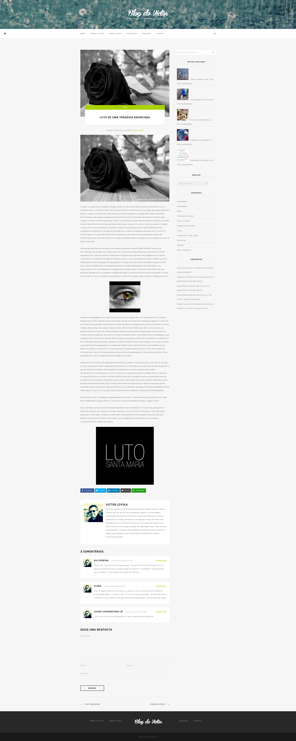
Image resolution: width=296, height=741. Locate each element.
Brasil (125, 107)
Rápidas (180, 245)
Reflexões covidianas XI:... (201, 140)
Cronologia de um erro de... (202, 100)
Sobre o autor (97, 33)
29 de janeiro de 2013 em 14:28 (114, 586)
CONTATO (160, 33)
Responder (161, 561)
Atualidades (182, 201)
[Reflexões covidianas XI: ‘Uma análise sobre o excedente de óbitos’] (183, 135)
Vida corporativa (184, 250)
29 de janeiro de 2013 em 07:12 (121, 561)
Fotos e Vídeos (183, 221)
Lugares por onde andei (187, 235)
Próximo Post (157, 704)
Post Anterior (92, 704)
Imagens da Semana (186, 226)
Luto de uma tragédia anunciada (125, 117)
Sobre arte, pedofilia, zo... (201, 120)
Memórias (181, 240)
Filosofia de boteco (185, 216)
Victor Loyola (138, 130)
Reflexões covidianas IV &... (202, 160)
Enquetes (146, 33)
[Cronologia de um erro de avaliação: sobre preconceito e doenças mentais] (183, 94)
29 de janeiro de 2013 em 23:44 (136, 612)
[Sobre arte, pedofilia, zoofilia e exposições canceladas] (183, 114)
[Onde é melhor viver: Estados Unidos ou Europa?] (183, 74)
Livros (179, 231)
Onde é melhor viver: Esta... (202, 79)
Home (82, 33)
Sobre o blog (115, 33)
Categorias (131, 33)
